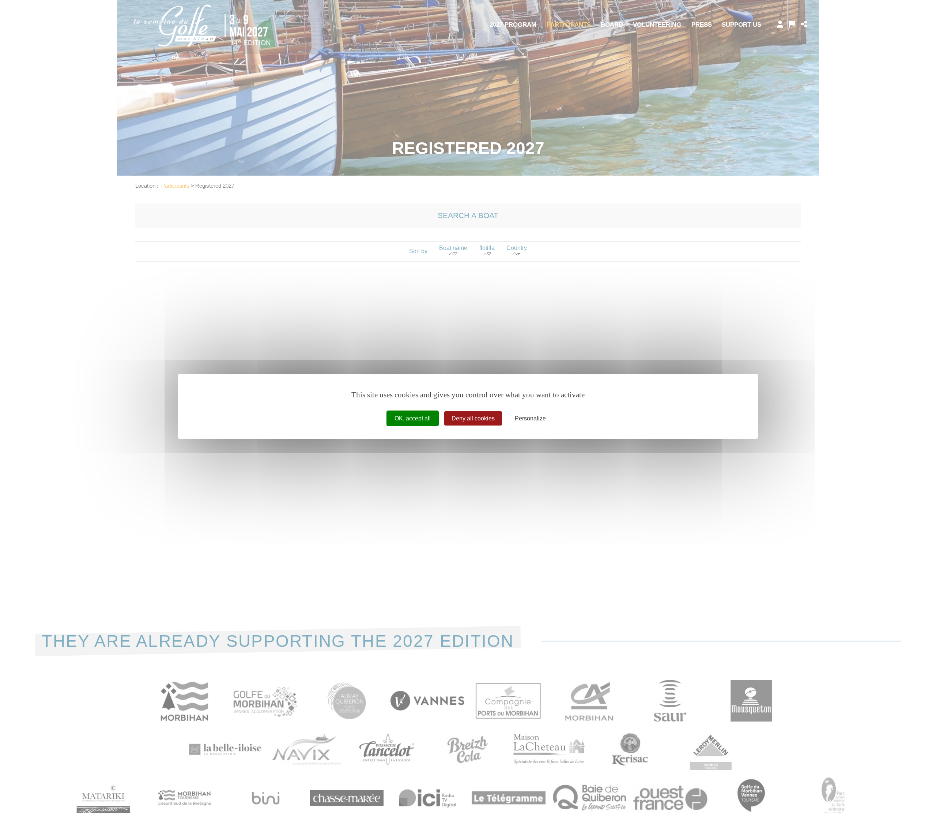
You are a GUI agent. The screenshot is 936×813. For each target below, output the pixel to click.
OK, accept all (413, 418)
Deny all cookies (473, 418)
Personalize (530, 418)
